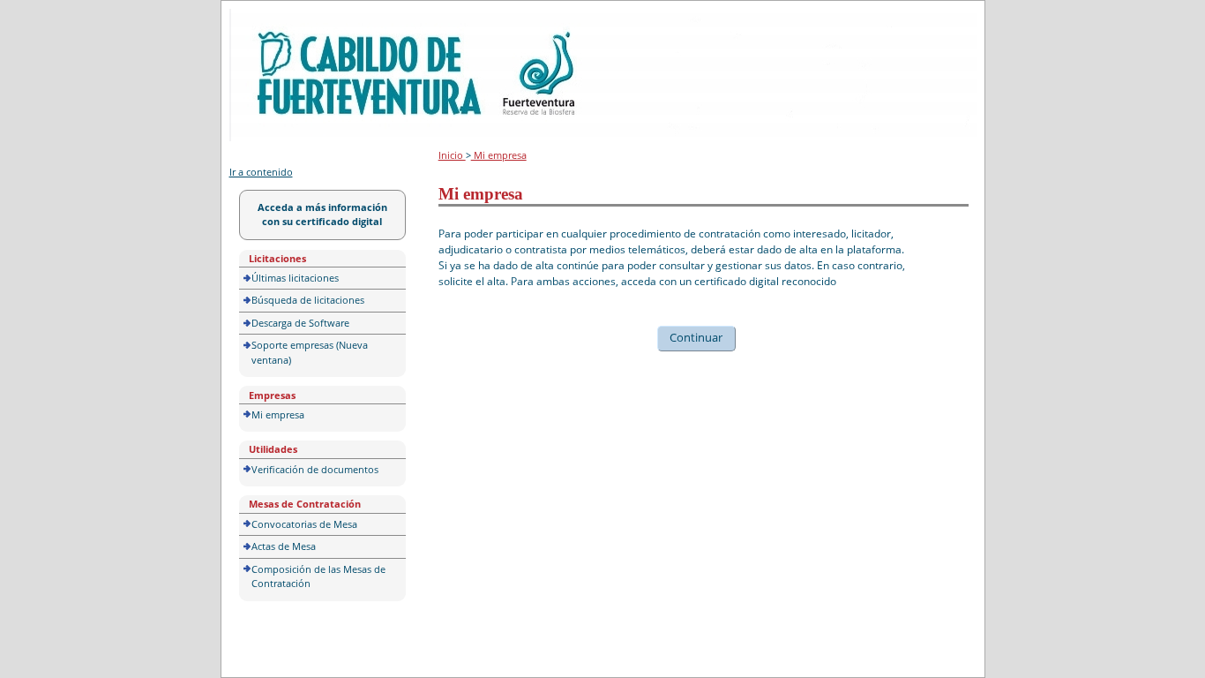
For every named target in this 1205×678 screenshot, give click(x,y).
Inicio (452, 155)
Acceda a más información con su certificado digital (322, 214)
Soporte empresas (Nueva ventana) (309, 352)
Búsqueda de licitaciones (307, 299)
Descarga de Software (300, 322)
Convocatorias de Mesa (304, 524)
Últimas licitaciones (295, 277)
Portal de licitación (283, 18)
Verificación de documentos (314, 469)
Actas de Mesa (283, 546)
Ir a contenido (261, 171)
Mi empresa (277, 414)
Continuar (696, 337)
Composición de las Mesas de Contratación (318, 576)
